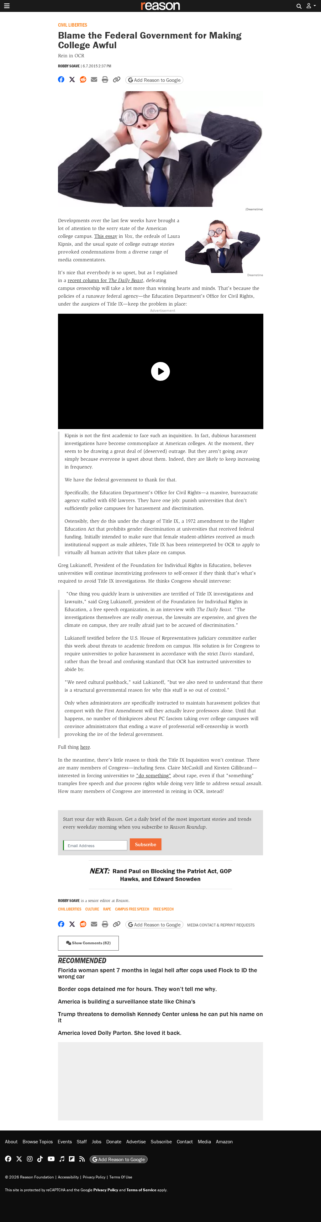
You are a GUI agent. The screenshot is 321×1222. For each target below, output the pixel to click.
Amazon (224, 1141)
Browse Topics (38, 1141)
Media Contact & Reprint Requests (221, 925)
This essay (105, 236)
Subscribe (145, 844)
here (85, 747)
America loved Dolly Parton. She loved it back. (120, 1032)
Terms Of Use (120, 1177)
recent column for (105, 280)
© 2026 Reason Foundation (29, 1177)
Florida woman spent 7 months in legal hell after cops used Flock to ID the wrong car (157, 973)
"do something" (153, 776)
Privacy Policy (94, 1177)
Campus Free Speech (132, 909)
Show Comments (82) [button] (91, 943)
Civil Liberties (72, 24)
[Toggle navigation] (7, 6)
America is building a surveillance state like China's (126, 1001)
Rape (107, 909)
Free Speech (163, 909)
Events (65, 1141)
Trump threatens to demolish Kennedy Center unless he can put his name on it (160, 1017)
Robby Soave (69, 66)
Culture (92, 909)
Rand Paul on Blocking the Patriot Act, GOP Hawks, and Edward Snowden (160, 875)
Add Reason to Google (157, 80)
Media (204, 1141)
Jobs (96, 1141)
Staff (82, 1141)
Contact (185, 1141)
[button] (311, 6)
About (11, 1141)
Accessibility (68, 1177)
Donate (113, 1141)
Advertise (136, 1141)
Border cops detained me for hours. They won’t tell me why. (137, 989)
